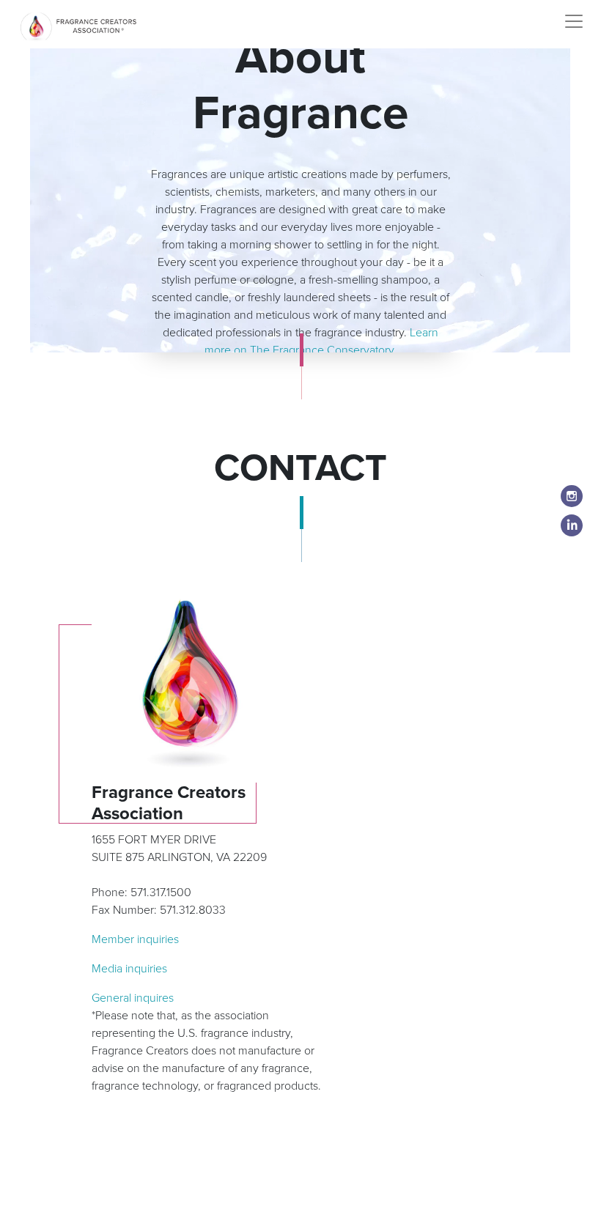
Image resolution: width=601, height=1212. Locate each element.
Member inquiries (135, 939)
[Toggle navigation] (574, 21)
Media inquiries (129, 968)
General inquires (133, 998)
